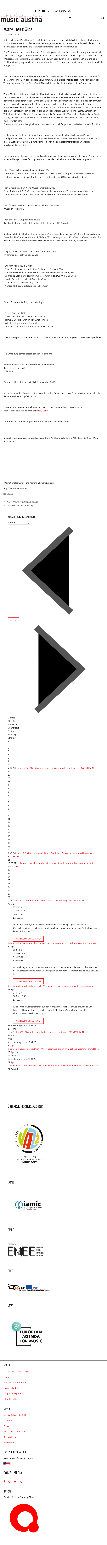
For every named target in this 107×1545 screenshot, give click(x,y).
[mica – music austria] (21, 18)
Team (6, 1377)
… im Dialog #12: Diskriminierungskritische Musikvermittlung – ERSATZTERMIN (56, 767)
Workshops (18, 917)
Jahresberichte (10, 1399)
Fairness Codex (10, 1388)
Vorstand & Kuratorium (14, 1382)
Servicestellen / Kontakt (14, 1414)
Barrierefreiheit (10, 1437)
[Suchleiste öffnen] (103, 18)
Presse (6, 1426)
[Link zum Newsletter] (69, 11)
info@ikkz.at (42, 410)
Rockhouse (18, 956)
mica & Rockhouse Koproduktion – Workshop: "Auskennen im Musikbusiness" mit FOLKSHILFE (53, 943)
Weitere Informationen (28, 938)
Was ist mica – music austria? (17, 1371)
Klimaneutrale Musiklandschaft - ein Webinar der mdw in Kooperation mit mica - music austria (53, 986)
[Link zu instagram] (39, 11)
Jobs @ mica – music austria (16, 1431)
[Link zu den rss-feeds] (48, 11)
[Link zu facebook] (35, 11)
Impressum (8, 1442)
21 (9, 860)
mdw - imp (18, 914)
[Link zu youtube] (43, 11)
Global (10, 493)
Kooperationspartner (13, 1393)
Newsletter (8, 1420)
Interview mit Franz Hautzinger (21, 505)
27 (9, 764)
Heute (13, 620)
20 (9, 849)
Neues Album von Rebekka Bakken (22, 501)
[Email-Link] (52, 11)
